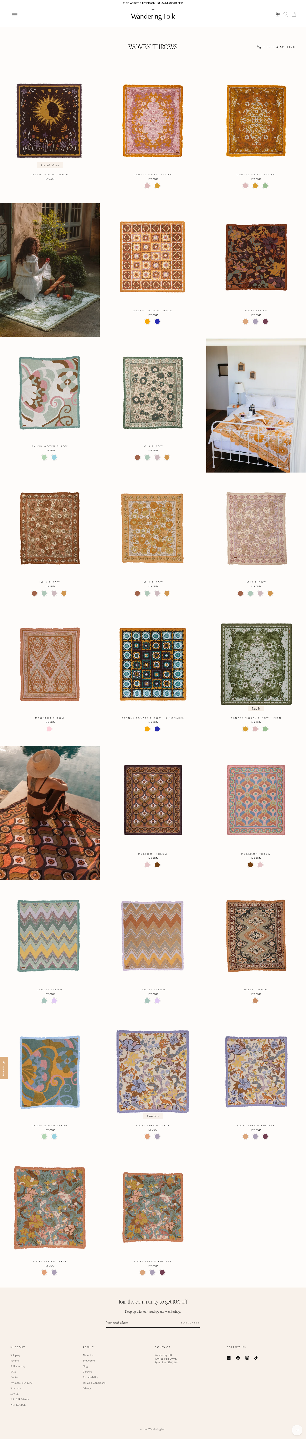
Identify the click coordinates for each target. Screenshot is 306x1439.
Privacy (87, 1388)
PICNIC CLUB (18, 1405)
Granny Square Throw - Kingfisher (153, 718)
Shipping (15, 1355)
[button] (286, 14)
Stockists (15, 1388)
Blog (85, 1366)
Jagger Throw (49, 990)
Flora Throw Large (153, 1126)
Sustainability (90, 1377)
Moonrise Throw (50, 718)
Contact (15, 1377)
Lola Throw (153, 446)
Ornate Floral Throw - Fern (256, 718)
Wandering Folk (157, 1429)
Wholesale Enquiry (21, 1383)
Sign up (14, 1394)
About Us (88, 1355)
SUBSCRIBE (190, 1323)
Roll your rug (17, 1366)
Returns (15, 1361)
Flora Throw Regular (256, 1126)
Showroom (89, 1361)
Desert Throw (256, 990)
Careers (87, 1372)
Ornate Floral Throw (153, 175)
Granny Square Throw (153, 311)
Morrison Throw (153, 854)
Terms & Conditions (94, 1383)
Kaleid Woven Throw (50, 446)
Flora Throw (256, 311)
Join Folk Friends (19, 1399)
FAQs (13, 1372)
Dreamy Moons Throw (50, 175)
